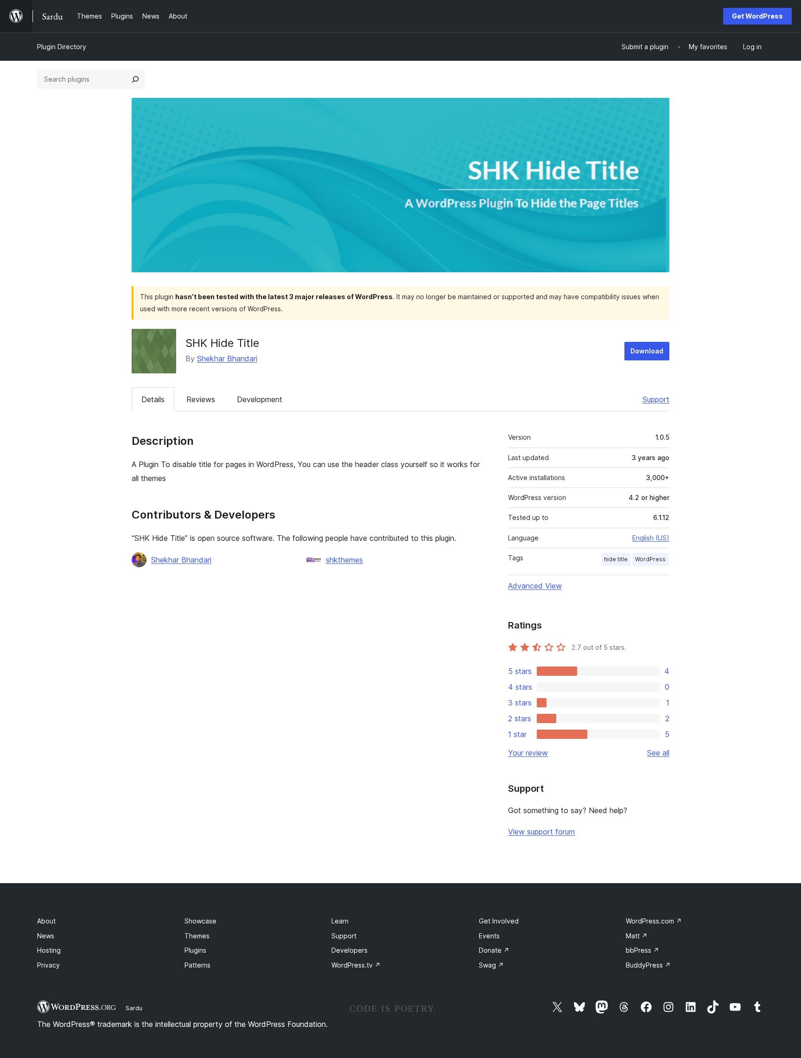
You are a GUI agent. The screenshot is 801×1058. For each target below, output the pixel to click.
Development (259, 399)
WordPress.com (654, 921)
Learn (340, 921)
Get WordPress (757, 16)
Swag (491, 965)
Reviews (200, 399)
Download (646, 351)
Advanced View (535, 585)
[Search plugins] (135, 79)
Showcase (200, 921)
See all (658, 752)
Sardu (134, 1008)
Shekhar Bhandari (227, 358)
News (45, 936)
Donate (494, 950)
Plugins (195, 950)
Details (153, 399)
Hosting (49, 950)
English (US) (650, 538)
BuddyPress (648, 965)
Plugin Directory (61, 47)
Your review (528, 752)
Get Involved (499, 921)
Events (489, 936)
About (46, 921)
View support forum (541, 831)
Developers (349, 950)
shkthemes (344, 559)
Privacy (48, 965)
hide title (616, 559)
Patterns (197, 965)
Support (655, 399)
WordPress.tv (356, 965)
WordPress (650, 559)
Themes (197, 936)
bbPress (642, 950)
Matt (637, 936)
